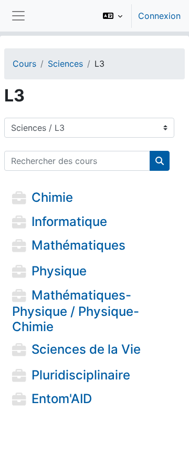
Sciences (65, 63)
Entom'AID (62, 399)
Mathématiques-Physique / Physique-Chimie (75, 310)
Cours (24, 63)
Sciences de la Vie (86, 349)
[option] (138, 16)
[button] (112, 16)
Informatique (69, 221)
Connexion (159, 16)
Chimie (52, 197)
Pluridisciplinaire (81, 375)
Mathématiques (78, 245)
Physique (59, 271)
